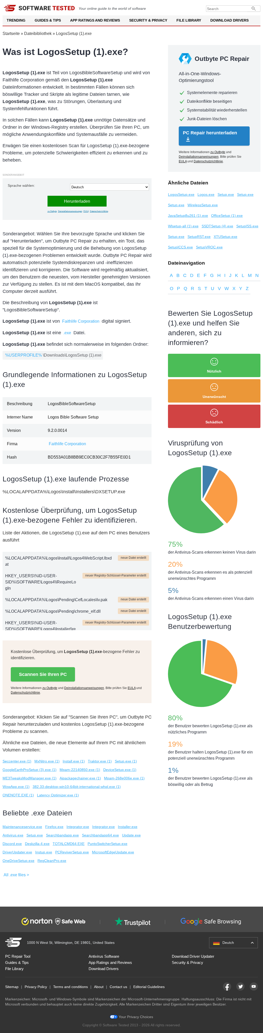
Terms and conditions (70, 987)
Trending (16, 20)
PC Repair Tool (17, 956)
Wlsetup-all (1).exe (183, 226)
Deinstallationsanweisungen (70, 211)
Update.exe (131, 835)
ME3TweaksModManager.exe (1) (30, 778)
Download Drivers (229, 20)
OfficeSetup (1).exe (227, 215)
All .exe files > (16, 875)
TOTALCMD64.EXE (68, 844)
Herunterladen (77, 201)
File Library (188, 20)
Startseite (11, 33)
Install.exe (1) (74, 761)
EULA (86, 211)
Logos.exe (206, 194)
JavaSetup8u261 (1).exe (188, 215)
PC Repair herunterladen (210, 132)
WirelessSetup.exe (202, 205)
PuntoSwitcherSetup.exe (107, 844)
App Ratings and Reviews (95, 20)
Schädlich (214, 422)
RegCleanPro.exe (51, 861)
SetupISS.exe (247, 226)
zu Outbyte (52, 211)
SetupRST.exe (199, 237)
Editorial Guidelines (149, 987)
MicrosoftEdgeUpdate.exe (113, 852)
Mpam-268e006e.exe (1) (124, 778)
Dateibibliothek (38, 33)
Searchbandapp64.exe (100, 835)
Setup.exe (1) (126, 761)
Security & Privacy (148, 20)
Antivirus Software (104, 956)
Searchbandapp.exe (62, 835)
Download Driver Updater (193, 956)
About (99, 987)
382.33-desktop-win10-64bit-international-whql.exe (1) (77, 787)
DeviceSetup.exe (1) (119, 770)
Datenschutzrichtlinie (99, 211)
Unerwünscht (214, 397)
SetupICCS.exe (180, 247)
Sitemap (11, 987)
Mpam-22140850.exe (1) (80, 770)
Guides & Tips (48, 20)
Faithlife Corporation (80, 321)
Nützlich (214, 371)
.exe (67, 333)
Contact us (118, 987)
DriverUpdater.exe (17, 852)
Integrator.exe (78, 827)
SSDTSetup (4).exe (217, 226)
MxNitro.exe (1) (47, 761)
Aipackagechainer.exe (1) (80, 778)
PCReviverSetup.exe (72, 852)
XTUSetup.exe (225, 237)
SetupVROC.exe (209, 247)
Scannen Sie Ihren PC (43, 674)
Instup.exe (43, 852)
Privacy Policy (36, 987)
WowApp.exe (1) (16, 787)
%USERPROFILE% (23, 355)
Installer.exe (127, 827)
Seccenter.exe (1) (17, 761)
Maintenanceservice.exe (22, 827)
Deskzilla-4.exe (37, 844)
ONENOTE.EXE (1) (18, 795)
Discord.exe (12, 844)
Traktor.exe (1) (100, 761)
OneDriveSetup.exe (18, 861)
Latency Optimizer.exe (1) (58, 795)
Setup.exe (34, 835)
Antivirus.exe (13, 835)
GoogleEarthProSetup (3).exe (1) (30, 770)
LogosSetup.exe (181, 194)
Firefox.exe (54, 827)
